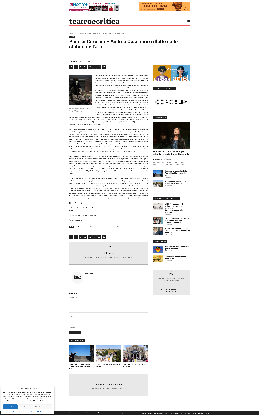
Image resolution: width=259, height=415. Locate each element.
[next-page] (157, 191)
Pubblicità (200, 413)
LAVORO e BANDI (160, 241)
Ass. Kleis (207, 413)
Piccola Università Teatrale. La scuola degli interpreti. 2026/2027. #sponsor (177, 220)
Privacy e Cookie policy (18, 411)
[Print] (99, 67)
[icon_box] (108, 253)
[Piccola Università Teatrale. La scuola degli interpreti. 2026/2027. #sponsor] (158, 220)
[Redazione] (77, 278)
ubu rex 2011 (115, 226)
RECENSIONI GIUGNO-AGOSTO (164, 88)
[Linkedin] (90, 67)
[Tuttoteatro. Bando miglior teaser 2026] (158, 258)
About (194, 413)
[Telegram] (104, 67)
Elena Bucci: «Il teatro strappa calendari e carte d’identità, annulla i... (171, 154)
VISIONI (76, 34)
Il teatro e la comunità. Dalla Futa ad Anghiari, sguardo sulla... (176, 173)
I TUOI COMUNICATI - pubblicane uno (166, 199)
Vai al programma (75, 220)
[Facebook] (71, 67)
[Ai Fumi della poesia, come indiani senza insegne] (108, 353)
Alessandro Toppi (157, 159)
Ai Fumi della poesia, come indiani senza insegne (175, 182)
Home (71, 34)
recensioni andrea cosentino (102, 226)
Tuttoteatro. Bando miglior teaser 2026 (175, 257)
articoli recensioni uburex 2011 (83, 226)
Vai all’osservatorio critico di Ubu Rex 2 (83, 215)
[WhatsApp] (85, 67)
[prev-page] (154, 191)
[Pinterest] (81, 67)
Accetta (10, 407)
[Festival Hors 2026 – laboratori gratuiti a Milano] (158, 249)
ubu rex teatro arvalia (127, 226)
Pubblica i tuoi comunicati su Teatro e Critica (154, 413)
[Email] (94, 67)
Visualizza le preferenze (43, 407)
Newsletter (187, 413)
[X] (76, 67)
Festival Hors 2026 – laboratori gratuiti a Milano (177, 247)
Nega (26, 407)
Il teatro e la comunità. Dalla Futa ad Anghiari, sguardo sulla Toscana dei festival (79, 366)
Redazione (74, 61)
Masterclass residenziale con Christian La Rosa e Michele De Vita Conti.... (177, 230)
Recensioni (83, 34)
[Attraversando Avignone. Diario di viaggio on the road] (135, 353)
